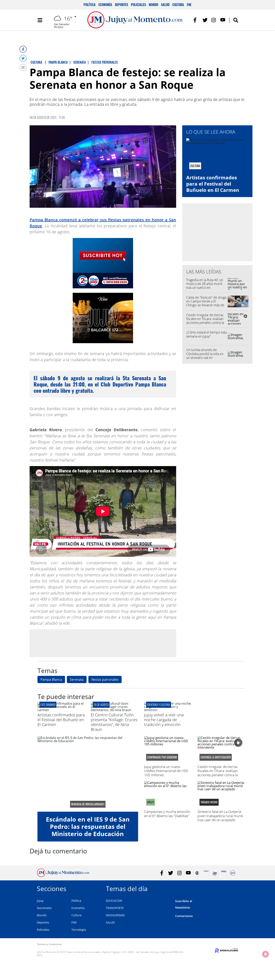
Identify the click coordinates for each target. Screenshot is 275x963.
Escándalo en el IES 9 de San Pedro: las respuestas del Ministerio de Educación (88, 826)
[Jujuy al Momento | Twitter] (205, 20)
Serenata (77, 679)
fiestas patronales (105, 679)
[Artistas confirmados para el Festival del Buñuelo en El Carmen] (61, 710)
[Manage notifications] (265, 954)
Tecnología (78, 930)
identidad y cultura (158, 704)
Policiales (138, 4)
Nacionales (44, 908)
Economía (105, 4)
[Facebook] (23, 49)
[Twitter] (23, 58)
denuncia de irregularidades (87, 804)
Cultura (178, 4)
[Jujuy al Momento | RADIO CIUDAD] (232, 873)
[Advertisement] (103, 643)
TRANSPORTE (115, 908)
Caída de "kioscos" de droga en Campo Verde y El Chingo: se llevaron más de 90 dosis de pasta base (206, 303)
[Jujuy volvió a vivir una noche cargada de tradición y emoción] (167, 710)
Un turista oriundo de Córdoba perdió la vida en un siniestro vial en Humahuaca (204, 356)
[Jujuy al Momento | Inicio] (233, 887)
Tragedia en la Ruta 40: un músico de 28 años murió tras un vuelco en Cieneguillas (204, 286)
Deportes (121, 4)
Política (90, 4)
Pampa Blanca (51, 679)
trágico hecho (209, 802)
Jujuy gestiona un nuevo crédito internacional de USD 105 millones (166, 770)
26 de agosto (101, 704)
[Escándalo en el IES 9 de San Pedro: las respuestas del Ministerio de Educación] (87, 774)
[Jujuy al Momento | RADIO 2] (223, 873)
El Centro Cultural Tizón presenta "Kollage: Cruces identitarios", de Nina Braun (114, 722)
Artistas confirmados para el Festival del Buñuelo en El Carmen (212, 183)
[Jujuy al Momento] (63, 876)
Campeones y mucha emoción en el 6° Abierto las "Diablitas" (167, 813)
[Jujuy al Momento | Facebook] (196, 20)
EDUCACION (114, 901)
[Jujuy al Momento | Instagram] (213, 20)
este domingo (47, 704)
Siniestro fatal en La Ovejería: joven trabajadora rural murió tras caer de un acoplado (220, 815)
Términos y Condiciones (49, 944)
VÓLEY (150, 802)
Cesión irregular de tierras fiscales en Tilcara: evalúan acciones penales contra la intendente (205, 321)
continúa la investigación (216, 757)
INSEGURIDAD (115, 915)
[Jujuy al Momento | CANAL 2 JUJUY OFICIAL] (197, 873)
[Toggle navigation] (40, 20)
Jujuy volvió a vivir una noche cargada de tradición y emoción (164, 719)
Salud (165, 4)
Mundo (153, 4)
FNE (189, 4)
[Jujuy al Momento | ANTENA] (206, 873)
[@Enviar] (23, 67)
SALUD (110, 922)
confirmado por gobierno (162, 757)
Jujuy (40, 901)
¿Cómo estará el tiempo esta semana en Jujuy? (206, 334)
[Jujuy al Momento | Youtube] (222, 20)
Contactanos (184, 916)
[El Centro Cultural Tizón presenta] (114, 710)
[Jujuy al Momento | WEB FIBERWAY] (214, 873)
